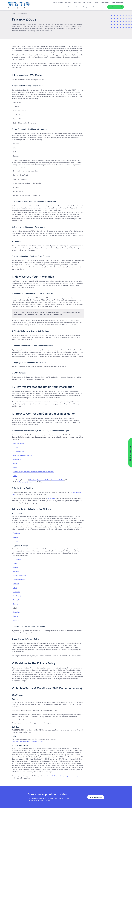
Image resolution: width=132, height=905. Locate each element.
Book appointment (96, 797)
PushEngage (25, 596)
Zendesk (23, 604)
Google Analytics (26, 580)
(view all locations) (22, 8)
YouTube (23, 571)
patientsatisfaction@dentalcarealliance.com (27, 741)
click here (51, 499)
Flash (22, 464)
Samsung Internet (25, 482)
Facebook (24, 533)
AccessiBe (24, 600)
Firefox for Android (57, 480)
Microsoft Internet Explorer (30, 455)
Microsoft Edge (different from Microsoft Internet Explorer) (41, 472)
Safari (23, 468)
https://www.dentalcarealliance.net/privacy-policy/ (60, 776)
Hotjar (23, 588)
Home (13, 13)
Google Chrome (26, 451)
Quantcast (24, 592)
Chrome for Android (43, 480)
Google (23, 447)
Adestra (23, 620)
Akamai (23, 616)
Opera (15, 476)
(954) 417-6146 (45, 801)
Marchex (24, 584)
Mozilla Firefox (26, 459)
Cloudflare (24, 612)
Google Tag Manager (28, 575)
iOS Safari (32, 480)
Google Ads (24, 559)
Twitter (23, 537)
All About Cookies (27, 443)
